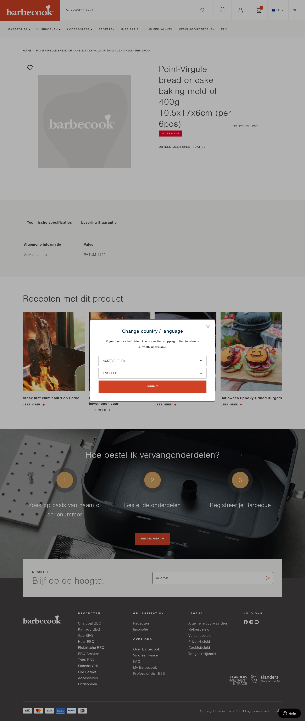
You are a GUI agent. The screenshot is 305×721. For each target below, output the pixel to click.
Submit (152, 386)
